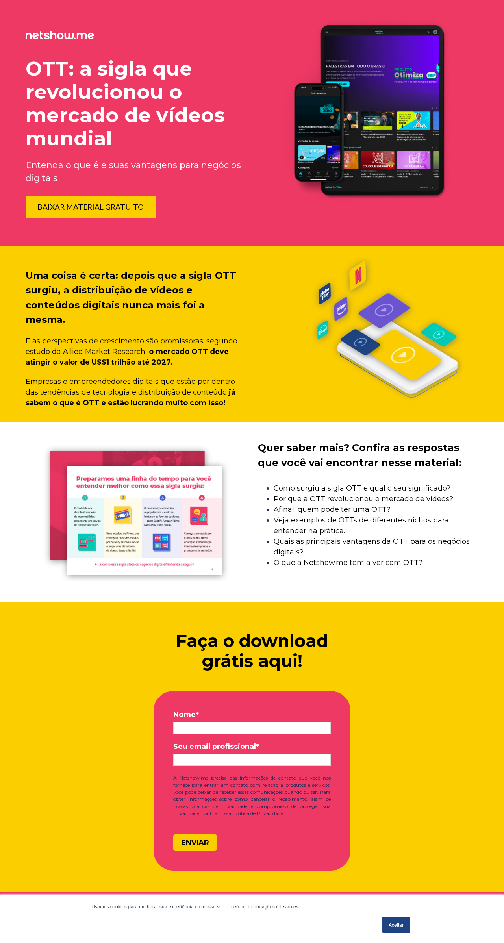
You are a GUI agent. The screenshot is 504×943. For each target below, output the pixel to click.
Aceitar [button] (396, 924)
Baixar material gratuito (90, 206)
